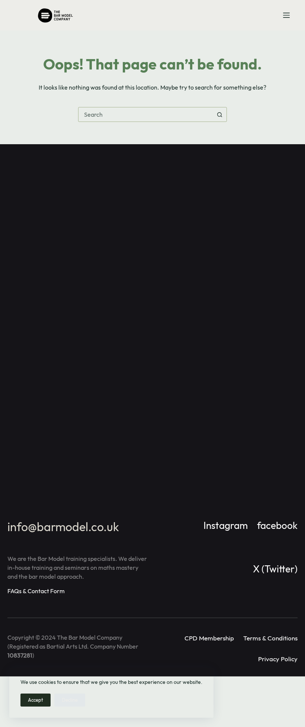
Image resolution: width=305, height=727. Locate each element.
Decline (70, 700)
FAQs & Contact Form (36, 591)
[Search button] (219, 114)
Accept (35, 700)
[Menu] (286, 15)
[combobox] (145, 114)
